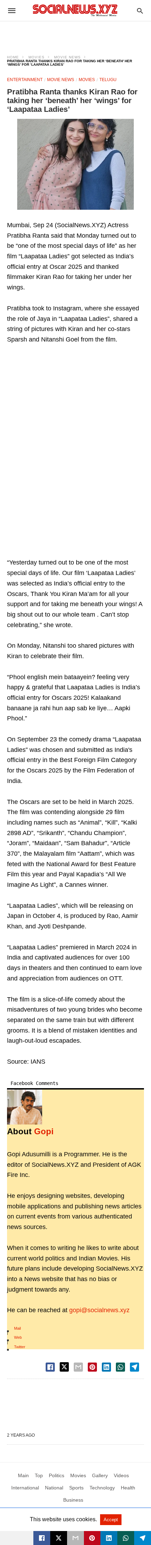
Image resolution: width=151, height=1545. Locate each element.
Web (18, 1337)
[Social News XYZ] (75, 10)
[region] (75, 33)
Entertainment (24, 79)
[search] (140, 11)
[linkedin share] (106, 1367)
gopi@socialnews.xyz (99, 1310)
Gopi (44, 1131)
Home (13, 57)
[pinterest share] (92, 1367)
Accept (111, 1519)
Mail (17, 1328)
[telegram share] (134, 1367)
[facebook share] (50, 1367)
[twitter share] (64, 1367)
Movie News (67, 57)
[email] (75, 1538)
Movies (36, 57)
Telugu (108, 79)
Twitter (19, 1347)
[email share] (78, 1367)
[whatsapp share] (120, 1367)
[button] (75, 164)
